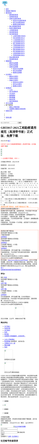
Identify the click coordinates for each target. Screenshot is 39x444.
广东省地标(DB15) (19, 40)
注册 (9, 436)
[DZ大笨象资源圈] (5, 6)
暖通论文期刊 (17, 86)
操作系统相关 (13, 101)
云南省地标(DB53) (19, 53)
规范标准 (9, 13)
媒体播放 (12, 95)
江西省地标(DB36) (19, 45)
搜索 (20, 122)
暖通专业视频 (17, 72)
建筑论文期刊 (13, 76)
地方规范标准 (13, 34)
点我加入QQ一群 (9, 343)
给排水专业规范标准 (19, 20)
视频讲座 (9, 61)
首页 (7, 9)
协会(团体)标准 (14, 57)
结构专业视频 (13, 65)
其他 (5, 347)
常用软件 (9, 88)
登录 (5, 277)
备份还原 (12, 99)
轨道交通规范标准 (15, 28)
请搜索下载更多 (11, 11)
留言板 (6, 334)
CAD (11, 90)
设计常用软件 (13, 91)
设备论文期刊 (13, 80)
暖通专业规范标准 (19, 24)
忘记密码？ (15, 436)
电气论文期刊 (17, 84)
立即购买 (4, 237)
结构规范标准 (13, 16)
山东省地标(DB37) (19, 47)
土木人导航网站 (9, 339)
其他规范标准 (13, 59)
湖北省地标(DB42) (19, 49)
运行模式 (7, 330)
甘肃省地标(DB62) (19, 55)
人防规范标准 (13, 30)
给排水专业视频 (18, 68)
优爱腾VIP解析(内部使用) (17, 109)
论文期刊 (9, 74)
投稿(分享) (9, 111)
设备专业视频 (13, 67)
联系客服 (7, 341)
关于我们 (7, 326)
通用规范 (18, 269)
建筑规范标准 (13, 15)
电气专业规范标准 (19, 22)
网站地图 (7, 345)
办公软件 (12, 93)
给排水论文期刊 (18, 82)
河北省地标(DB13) (19, 38)
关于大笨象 (9, 103)
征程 (5, 332)
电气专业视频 (17, 70)
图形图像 (12, 97)
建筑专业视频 (13, 63)
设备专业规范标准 (15, 18)
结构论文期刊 (13, 78)
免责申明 (7, 328)
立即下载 (4, 283)
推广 (9, 141)
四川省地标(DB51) (19, 51)
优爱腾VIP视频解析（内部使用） (15, 336)
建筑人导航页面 (14, 107)
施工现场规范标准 (15, 26)
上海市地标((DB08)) (19, 36)
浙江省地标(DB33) (19, 43)
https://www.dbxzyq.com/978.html (18, 260)
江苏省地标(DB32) (19, 41)
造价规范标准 (13, 32)
